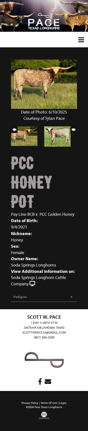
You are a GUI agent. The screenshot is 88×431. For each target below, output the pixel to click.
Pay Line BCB (23, 214)
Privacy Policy (30, 403)
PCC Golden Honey (57, 214)
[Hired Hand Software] (44, 418)
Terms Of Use (49, 403)
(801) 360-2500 (44, 337)
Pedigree (20, 297)
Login (62, 403)
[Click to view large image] (44, 84)
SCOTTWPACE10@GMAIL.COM (44, 332)
